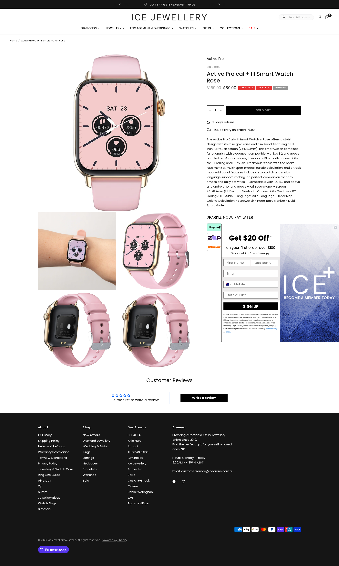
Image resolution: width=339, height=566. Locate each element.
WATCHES (186, 28)
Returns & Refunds (51, 446)
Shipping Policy (48, 441)
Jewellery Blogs (49, 497)
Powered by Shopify (114, 540)
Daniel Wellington (140, 492)
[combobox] (228, 284)
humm (42, 492)
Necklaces (90, 463)
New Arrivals (91, 435)
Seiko (131, 475)
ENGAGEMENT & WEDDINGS (150, 28)
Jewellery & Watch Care (55, 469)
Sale (86, 480)
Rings (86, 452)
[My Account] (320, 17)
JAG (131, 497)
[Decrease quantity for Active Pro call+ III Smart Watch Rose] (210, 110)
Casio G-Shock (138, 480)
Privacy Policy (47, 463)
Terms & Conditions (52, 458)
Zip (40, 486)
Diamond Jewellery (96, 441)
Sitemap (44, 509)
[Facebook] (176, 481)
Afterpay (44, 480)
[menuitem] (90, 28)
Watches (89, 475)
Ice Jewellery (137, 463)
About (43, 427)
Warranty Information (53, 452)
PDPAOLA (134, 435)
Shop (87, 427)
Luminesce (135, 458)
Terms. (228, 332)
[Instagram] (186, 481)
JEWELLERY (113, 28)
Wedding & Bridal (95, 446)
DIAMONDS (89, 28)
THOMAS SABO (138, 452)
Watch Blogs (47, 503)
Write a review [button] (204, 398)
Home (13, 40)
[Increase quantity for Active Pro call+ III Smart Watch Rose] (221, 110)
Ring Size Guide (49, 475)
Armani (133, 446)
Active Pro (135, 469)
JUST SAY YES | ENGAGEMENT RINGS (172, 4)
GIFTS (206, 28)
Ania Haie (134, 441)
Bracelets (90, 469)
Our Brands (137, 427)
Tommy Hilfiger (138, 503)
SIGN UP (251, 306)
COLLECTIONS (230, 28)
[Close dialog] (335, 227)
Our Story (45, 435)
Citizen (133, 486)
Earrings (88, 458)
